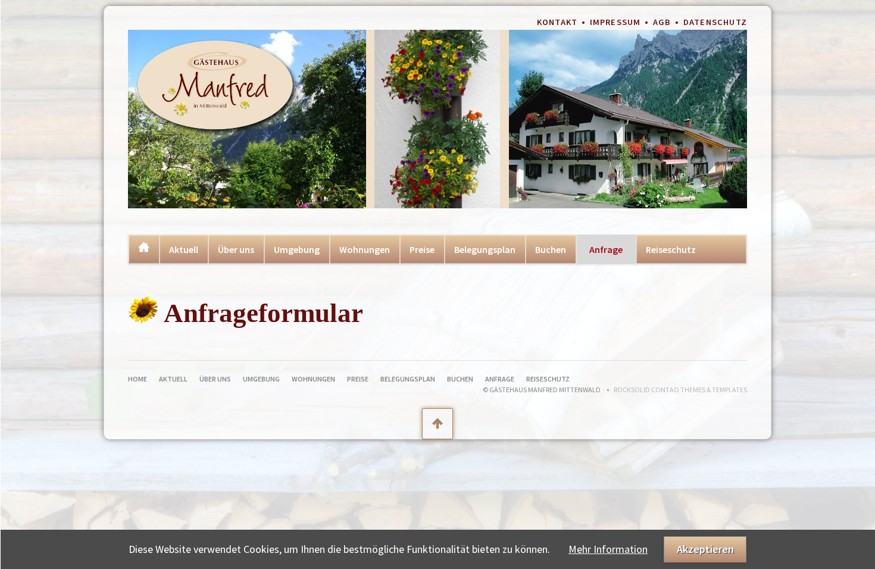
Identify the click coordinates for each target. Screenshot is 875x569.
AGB (662, 22)
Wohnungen (364, 249)
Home (144, 248)
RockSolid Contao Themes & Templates (680, 389)
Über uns (236, 249)
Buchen (550, 249)
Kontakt (557, 22)
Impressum (615, 22)
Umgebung (297, 249)
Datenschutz (715, 22)
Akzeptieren (705, 549)
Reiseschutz (671, 249)
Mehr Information (608, 549)
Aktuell (183, 249)
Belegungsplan (484, 249)
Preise (422, 249)
